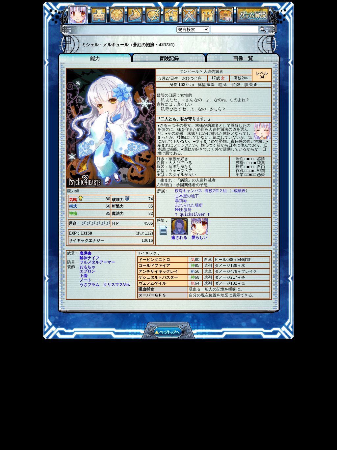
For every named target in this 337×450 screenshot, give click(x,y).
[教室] (135, 21)
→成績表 (238, 190)
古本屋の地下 (187, 196)
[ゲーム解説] (252, 21)
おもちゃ (87, 267)
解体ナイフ (89, 258)
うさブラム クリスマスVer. (105, 284)
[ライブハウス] (189, 21)
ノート (85, 280)
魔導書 (85, 253)
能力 (95, 58)
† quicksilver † (192, 214)
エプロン (87, 271)
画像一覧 (243, 58)
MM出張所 (183, 210)
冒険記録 (169, 58)
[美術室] (153, 21)
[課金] (117, 21)
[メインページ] (99, 21)
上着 (84, 275)
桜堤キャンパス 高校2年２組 (201, 190)
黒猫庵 (181, 200)
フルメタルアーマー (97, 262)
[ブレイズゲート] (171, 21)
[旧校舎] (225, 21)
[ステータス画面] (78, 21)
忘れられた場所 (189, 205)
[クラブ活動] (207, 21)
